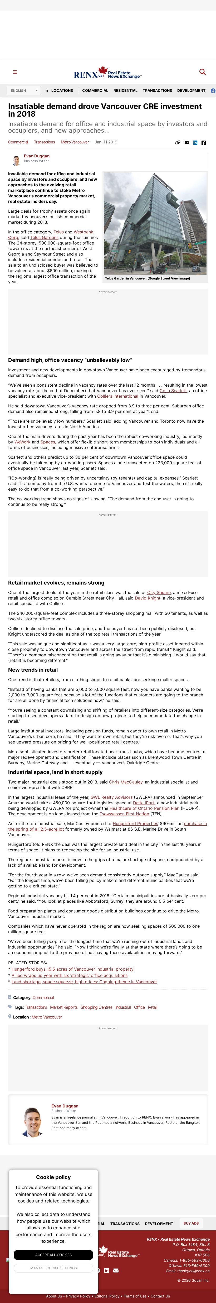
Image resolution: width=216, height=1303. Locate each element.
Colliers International (117, 396)
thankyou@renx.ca (193, 1271)
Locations (62, 90)
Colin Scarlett (173, 390)
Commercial (95, 90)
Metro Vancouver (75, 141)
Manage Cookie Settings (53, 1268)
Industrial (123, 1007)
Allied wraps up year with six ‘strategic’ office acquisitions (69, 975)
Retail (152, 1007)
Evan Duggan (37, 156)
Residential (126, 90)
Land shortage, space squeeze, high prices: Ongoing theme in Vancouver (84, 981)
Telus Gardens (44, 237)
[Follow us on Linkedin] (106, 1271)
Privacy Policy (78, 1296)
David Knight (147, 598)
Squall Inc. (201, 1280)
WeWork (22, 442)
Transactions (157, 90)
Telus (58, 231)
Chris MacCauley (126, 782)
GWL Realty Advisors (111, 797)
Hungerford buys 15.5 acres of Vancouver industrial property (73, 969)
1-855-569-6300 (194, 1260)
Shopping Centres (96, 1007)
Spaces (48, 442)
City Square (159, 592)
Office (139, 1007)
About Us (54, 1296)
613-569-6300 (196, 1265)
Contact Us (160, 1296)
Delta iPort (144, 802)
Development (191, 90)
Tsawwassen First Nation (124, 813)
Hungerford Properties (135, 823)
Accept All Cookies (53, 1255)
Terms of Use (135, 1296)
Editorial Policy (107, 1296)
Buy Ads (191, 1223)
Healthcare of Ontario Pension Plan (144, 808)
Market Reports (63, 1007)
